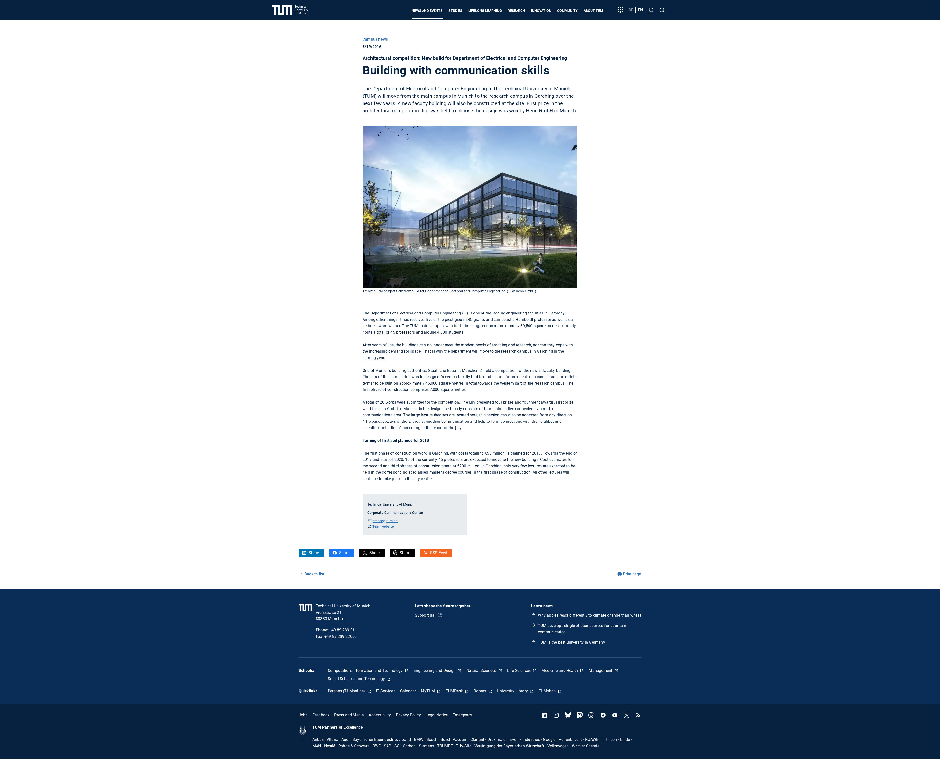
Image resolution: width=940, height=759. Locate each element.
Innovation (541, 10)
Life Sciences (519, 670)
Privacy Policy (408, 715)
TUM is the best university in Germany (571, 642)
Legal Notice (437, 715)
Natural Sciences (481, 670)
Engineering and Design (435, 670)
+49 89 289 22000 (340, 636)
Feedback (320, 715)
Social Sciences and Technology (357, 678)
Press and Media (349, 715)
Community (567, 10)
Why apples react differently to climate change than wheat (589, 615)
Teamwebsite (383, 526)
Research (516, 10)
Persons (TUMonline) (347, 691)
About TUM (593, 10)
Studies (455, 10)
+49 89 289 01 (342, 630)
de (631, 10)
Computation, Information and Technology (366, 670)
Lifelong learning (485, 10)
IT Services (385, 691)
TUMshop (548, 691)
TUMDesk (455, 691)
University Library (513, 691)
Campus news (375, 39)
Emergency (462, 715)
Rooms (480, 691)
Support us (425, 615)
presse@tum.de (385, 521)
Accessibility (380, 715)
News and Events (427, 10)
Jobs (303, 715)
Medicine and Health (560, 670)
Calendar (408, 691)
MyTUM (428, 691)
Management (601, 670)
